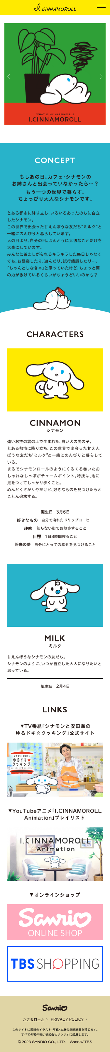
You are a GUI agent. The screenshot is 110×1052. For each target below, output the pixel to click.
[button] (8, 76)
